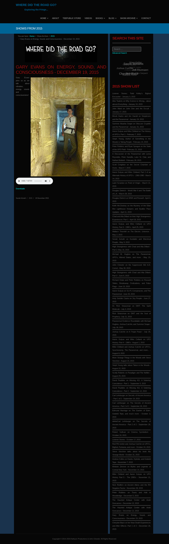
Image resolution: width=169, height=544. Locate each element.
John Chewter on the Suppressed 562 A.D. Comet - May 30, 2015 (131, 266)
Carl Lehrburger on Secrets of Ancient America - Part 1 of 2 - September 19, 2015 (131, 397)
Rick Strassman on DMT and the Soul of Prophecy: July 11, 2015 (131, 315)
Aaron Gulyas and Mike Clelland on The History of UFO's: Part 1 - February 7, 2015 (131, 132)
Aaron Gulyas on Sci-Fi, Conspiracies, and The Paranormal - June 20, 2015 (131, 292)
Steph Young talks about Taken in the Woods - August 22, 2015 (131, 366)
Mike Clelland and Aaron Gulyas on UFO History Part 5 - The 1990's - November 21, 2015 (131, 477)
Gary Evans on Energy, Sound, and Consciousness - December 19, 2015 (131, 516)
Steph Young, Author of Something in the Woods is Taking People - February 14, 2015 (131, 140)
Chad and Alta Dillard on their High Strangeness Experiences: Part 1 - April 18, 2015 (131, 218)
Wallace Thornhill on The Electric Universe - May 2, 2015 (131, 233)
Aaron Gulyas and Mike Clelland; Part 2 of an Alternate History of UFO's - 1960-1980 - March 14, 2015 (131, 175)
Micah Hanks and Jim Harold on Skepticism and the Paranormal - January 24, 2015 (131, 117)
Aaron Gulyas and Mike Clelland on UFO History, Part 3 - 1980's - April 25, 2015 (131, 225)
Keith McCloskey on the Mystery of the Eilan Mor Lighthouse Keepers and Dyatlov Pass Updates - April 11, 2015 (131, 209)
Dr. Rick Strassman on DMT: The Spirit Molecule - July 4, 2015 (131, 307)
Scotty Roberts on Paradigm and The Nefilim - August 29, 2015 (131, 374)
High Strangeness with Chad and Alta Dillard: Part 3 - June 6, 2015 (131, 274)
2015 (30, 198)
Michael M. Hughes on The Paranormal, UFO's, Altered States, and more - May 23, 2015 (131, 257)
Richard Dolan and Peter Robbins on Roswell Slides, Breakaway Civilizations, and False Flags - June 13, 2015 (131, 283)
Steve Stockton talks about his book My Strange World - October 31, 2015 (131, 453)
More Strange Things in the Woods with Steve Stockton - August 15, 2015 (131, 359)
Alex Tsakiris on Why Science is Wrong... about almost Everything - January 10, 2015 (131, 102)
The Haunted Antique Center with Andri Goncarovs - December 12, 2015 (131, 501)
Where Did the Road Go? (36, 4)
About (55, 18)
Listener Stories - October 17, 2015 (126, 440)
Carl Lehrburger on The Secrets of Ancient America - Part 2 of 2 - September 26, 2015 (131, 404)
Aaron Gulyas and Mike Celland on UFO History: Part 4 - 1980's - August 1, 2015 (131, 341)
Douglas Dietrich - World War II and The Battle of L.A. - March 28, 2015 (131, 192)
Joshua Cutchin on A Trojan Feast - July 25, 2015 (131, 333)
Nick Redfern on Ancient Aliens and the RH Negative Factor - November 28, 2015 (131, 486)
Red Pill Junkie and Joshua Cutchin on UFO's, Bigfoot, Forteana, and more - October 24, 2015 (131, 445)
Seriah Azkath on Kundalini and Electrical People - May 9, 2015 (131, 240)
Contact (146, 18)
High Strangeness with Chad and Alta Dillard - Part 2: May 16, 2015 (131, 248)
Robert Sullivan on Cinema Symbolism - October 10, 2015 (131, 433)
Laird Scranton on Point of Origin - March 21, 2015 (131, 184)
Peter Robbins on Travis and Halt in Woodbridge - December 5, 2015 (131, 494)
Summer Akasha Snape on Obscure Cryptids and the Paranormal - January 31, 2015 (131, 125)
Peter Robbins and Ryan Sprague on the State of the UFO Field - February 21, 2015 (131, 148)
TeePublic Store (72, 18)
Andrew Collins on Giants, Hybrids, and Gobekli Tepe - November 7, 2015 (131, 460)
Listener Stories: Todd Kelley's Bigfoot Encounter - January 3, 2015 (131, 95)
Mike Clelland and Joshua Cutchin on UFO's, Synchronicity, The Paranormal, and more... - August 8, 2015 (131, 350)
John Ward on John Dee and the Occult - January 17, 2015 (131, 110)
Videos (88, 18)
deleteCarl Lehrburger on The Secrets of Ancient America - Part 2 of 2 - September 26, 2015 (131, 424)
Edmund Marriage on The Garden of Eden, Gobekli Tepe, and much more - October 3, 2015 (131, 413)
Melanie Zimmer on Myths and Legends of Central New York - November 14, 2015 (131, 468)
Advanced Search (119, 53)
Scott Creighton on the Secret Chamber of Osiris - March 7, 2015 (131, 166)
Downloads (20, 189)
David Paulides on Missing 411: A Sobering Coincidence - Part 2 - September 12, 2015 (131, 389)
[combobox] (126, 49)
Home (43, 18)
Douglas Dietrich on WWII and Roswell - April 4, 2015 (131, 199)
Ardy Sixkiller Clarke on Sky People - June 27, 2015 (131, 300)
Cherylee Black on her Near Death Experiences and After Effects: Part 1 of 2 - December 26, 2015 (131, 526)
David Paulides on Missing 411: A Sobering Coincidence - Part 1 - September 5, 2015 (131, 382)
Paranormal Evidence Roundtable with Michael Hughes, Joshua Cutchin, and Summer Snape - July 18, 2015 (131, 324)
